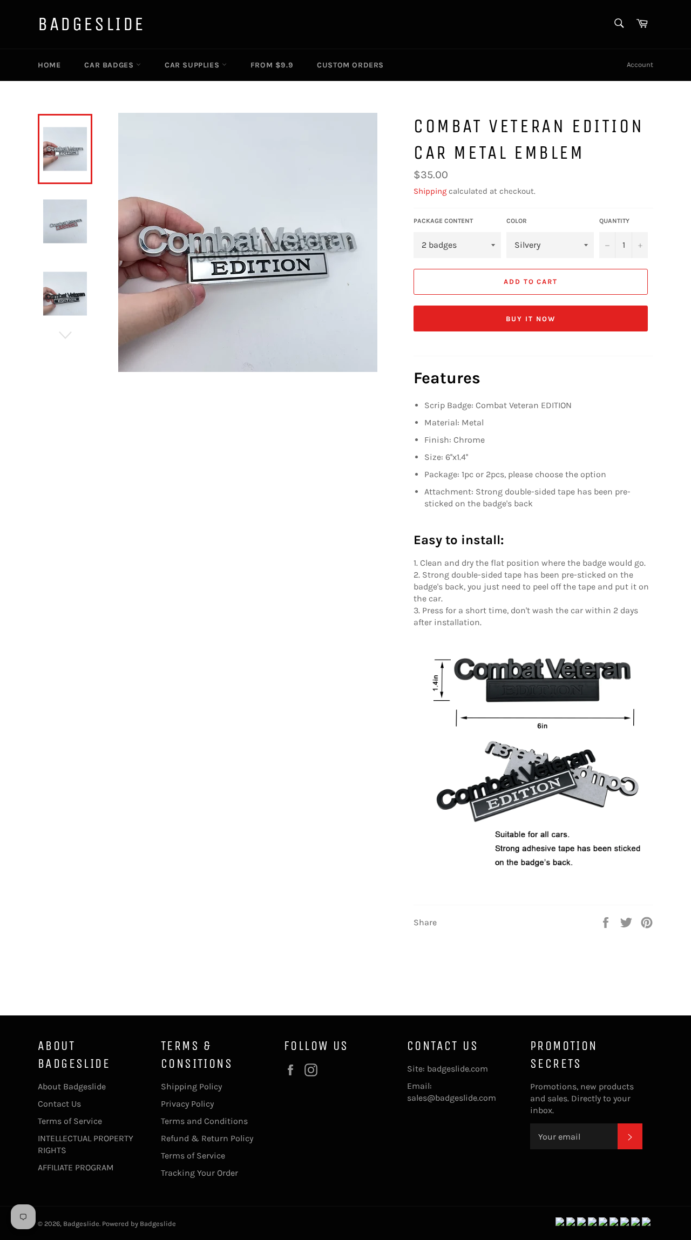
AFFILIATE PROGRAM (76, 1167)
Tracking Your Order (199, 1173)
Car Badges (110, 65)
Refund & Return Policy (207, 1138)
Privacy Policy (187, 1104)
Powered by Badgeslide (139, 1223)
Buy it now (530, 319)
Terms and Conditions (204, 1121)
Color (516, 221)
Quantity (614, 221)
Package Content (443, 221)
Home (49, 65)
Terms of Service (70, 1121)
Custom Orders (350, 65)
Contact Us (59, 1104)
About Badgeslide (72, 1086)
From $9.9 (271, 65)
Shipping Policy (191, 1086)
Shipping (430, 191)
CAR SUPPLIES (193, 65)
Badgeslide (91, 24)
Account (640, 64)
